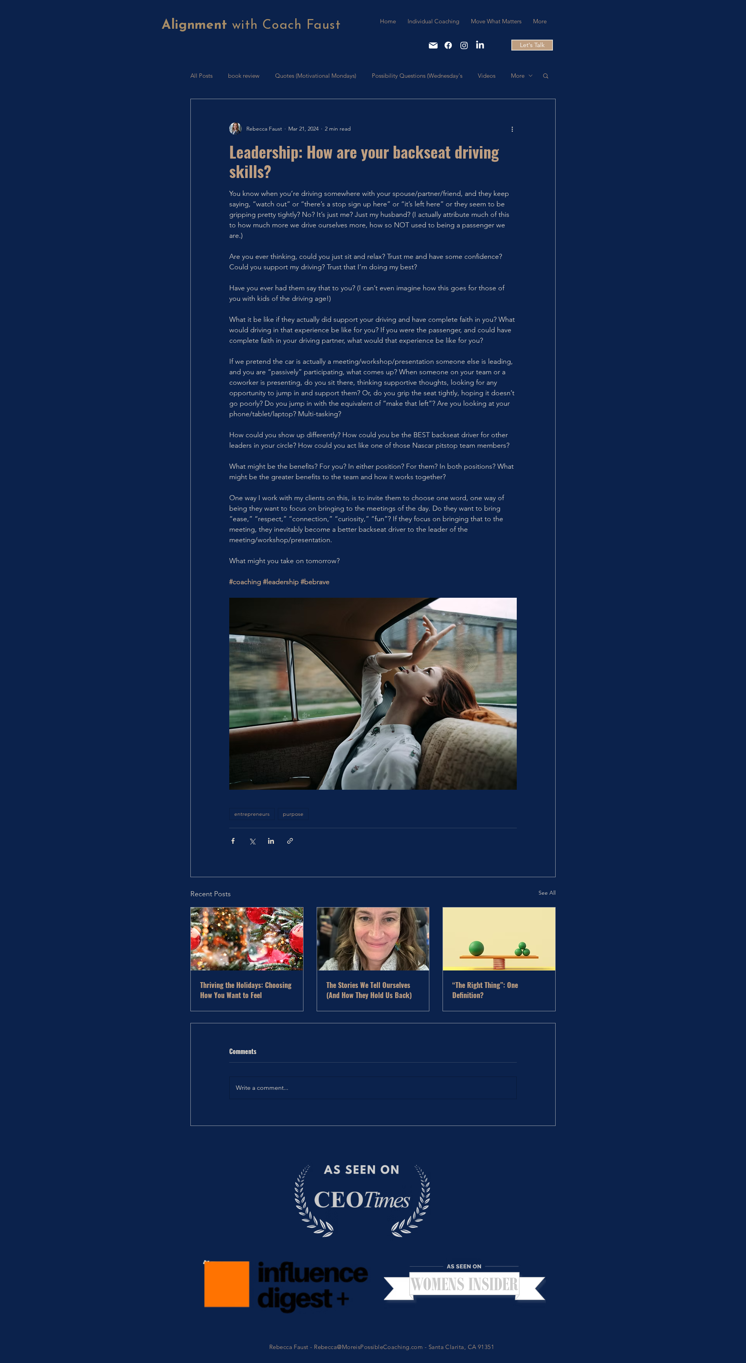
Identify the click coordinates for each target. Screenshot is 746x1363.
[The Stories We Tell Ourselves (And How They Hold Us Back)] (373, 939)
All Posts (201, 75)
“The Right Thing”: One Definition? (485, 990)
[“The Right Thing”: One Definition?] (499, 939)
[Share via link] (290, 841)
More (518, 75)
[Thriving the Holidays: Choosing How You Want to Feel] (247, 939)
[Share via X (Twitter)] (252, 841)
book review (244, 75)
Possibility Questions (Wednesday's (417, 75)
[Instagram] (464, 45)
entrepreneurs (252, 813)
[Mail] (433, 45)
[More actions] (512, 128)
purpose (293, 813)
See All (547, 892)
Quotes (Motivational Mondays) (315, 75)
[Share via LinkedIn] (271, 841)
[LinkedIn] (480, 45)
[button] (545, 75)
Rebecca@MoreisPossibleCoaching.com (368, 1347)
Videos (486, 75)
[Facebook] (448, 45)
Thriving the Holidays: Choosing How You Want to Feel (245, 990)
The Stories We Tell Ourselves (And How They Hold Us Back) (369, 990)
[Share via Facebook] (233, 841)
